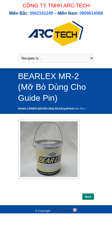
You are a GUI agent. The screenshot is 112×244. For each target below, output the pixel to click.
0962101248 (41, 13)
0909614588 (91, 13)
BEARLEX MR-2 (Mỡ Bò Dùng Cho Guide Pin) (57, 108)
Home (21, 108)
